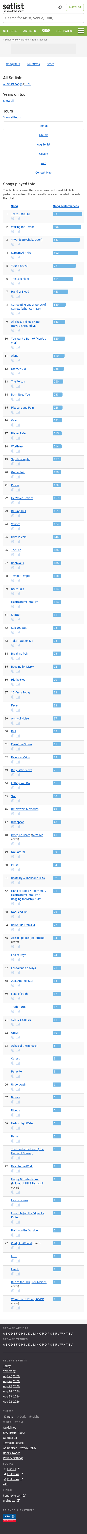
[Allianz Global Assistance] (9, 1517)
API (5, 1484)
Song (13, 64)
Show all (8, 100)
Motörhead (38, 937)
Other (50, 64)
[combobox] (43, 18)
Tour (33, 64)
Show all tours (12, 117)
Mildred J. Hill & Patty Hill (27, 1183)
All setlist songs (12, 84)
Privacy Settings (13, 1458)
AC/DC (39, 1299)
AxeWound (25, 1243)
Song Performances (66, 206)
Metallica (37, 835)
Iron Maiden (39, 1282)
